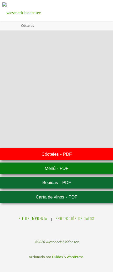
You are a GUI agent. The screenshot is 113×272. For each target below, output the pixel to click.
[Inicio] (13, 26)
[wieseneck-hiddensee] (21, 10)
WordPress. (75, 257)
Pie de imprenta (33, 218)
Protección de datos (75, 218)
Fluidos (57, 257)
